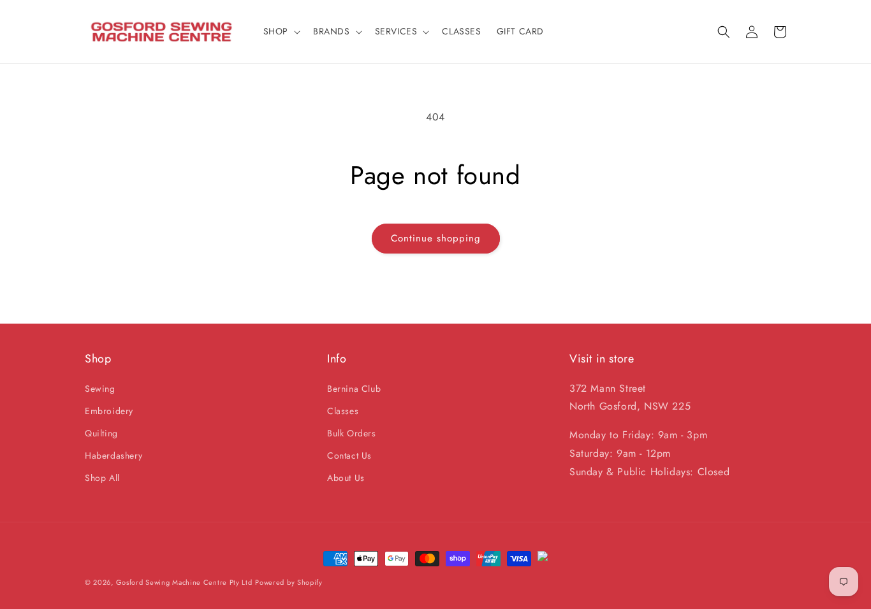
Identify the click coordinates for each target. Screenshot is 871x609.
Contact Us (349, 455)
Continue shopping (436, 238)
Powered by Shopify (289, 582)
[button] (280, 31)
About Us (346, 477)
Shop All (102, 477)
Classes (342, 411)
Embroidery (109, 411)
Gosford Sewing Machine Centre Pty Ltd (184, 582)
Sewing (100, 388)
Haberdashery (113, 455)
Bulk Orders (351, 433)
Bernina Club (354, 388)
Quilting (101, 433)
